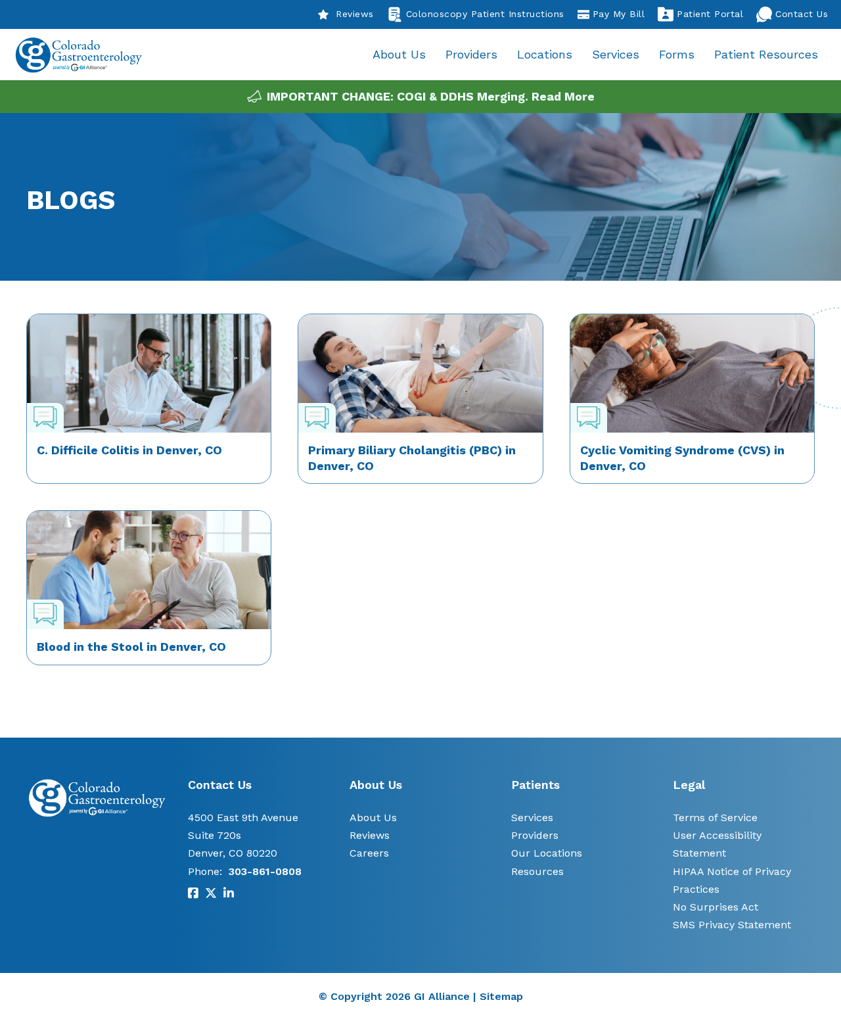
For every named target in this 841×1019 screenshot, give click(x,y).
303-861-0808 (265, 871)
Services (615, 54)
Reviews (355, 14)
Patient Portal (710, 14)
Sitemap (501, 996)
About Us (399, 54)
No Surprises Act (715, 907)
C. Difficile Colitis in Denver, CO (129, 450)
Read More (563, 96)
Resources (537, 871)
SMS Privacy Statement (732, 924)
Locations (544, 54)
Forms (676, 54)
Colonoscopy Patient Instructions (485, 14)
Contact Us (801, 14)
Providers (471, 54)
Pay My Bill (619, 14)
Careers (369, 853)
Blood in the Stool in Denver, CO (131, 646)
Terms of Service (715, 817)
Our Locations (546, 853)
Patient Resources (766, 54)
